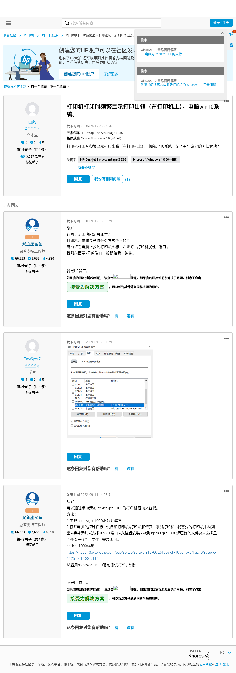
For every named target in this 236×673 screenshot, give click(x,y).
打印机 (29, 35)
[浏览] (7, 23)
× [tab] (222, 32)
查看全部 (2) (86, 168)
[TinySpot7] (32, 346)
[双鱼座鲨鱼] (32, 225)
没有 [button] (130, 316)
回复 (78, 179)
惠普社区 (9, 35)
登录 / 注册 (221, 23)
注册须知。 (223, 664)
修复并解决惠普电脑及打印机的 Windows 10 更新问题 (178, 85)
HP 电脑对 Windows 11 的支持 (161, 54)
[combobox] (111, 23)
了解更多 (110, 74)
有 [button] (116, 316)
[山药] (32, 109)
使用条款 (205, 664)
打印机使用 (50, 35)
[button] (226, 101)
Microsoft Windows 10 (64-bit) (155, 159)
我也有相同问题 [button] (107, 179)
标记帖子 (32, 162)
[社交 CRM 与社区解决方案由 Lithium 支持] (199, 654)
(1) (127, 179)
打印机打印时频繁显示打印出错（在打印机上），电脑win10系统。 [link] (113, 35)
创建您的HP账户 (79, 74)
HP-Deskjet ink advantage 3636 (103, 159)
